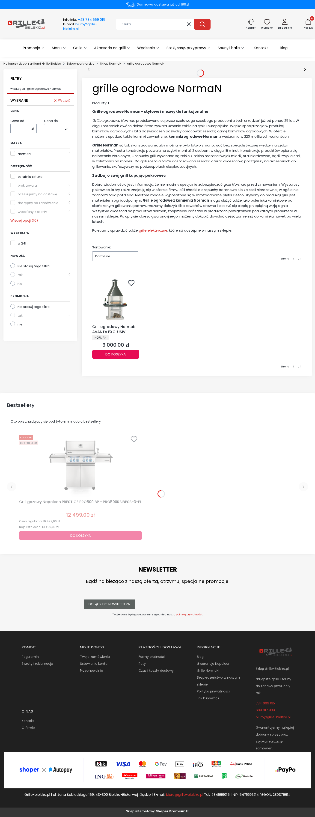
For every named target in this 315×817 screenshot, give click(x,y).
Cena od (17, 121)
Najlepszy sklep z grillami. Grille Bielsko (32, 63)
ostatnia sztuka (30, 176)
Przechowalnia (91, 670)
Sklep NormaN (111, 63)
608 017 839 (265, 710)
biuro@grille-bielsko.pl (273, 717)
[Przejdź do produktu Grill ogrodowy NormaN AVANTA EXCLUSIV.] (115, 299)
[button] (202, 24)
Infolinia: (84, 19)
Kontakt (28, 721)
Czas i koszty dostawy (156, 670)
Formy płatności (152, 656)
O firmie (28, 727)
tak (20, 275)
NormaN (24, 154)
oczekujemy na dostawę (37, 194)
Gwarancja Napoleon (213, 663)
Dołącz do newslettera (109, 604)
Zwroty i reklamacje (37, 663)
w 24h (22, 243)
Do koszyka (115, 354)
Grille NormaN (208, 670)
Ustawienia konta (93, 663)
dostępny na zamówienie (38, 203)
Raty (142, 663)
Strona (285, 258)
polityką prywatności (189, 614)
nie (20, 283)
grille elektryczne (153, 230)
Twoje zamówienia (95, 656)
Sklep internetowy (155, 811)
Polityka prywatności (213, 691)
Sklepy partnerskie (81, 63)
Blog (200, 656)
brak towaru (27, 185)
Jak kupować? (208, 698)
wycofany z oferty (32, 211)
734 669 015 (265, 703)
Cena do (51, 121)
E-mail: (80, 26)
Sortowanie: (101, 247)
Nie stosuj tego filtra (34, 266)
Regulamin (30, 656)
